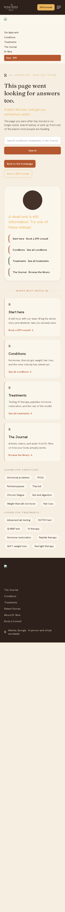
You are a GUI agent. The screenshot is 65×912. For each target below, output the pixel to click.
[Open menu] (59, 7)
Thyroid (36, 486)
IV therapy (33, 528)
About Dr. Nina (12, 615)
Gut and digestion (42, 495)
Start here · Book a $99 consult (30, 238)
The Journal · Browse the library (31, 272)
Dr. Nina (8, 51)
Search (33, 150)
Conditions (9, 37)
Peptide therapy (48, 537)
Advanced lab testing (18, 520)
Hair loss (48, 503)
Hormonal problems (18, 477)
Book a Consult (12, 621)
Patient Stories (12, 608)
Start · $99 (11, 57)
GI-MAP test (13, 528)
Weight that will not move (21, 503)
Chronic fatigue (15, 495)
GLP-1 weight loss (17, 546)
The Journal (10, 46)
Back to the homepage (20, 163)
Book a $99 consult (18, 173)
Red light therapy (44, 546)
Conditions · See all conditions (30, 249)
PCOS (40, 477)
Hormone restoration (19, 537)
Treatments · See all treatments (31, 261)
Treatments (10, 42)
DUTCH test (44, 520)
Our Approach (11, 32)
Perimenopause (15, 486)
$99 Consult (46, 7)
